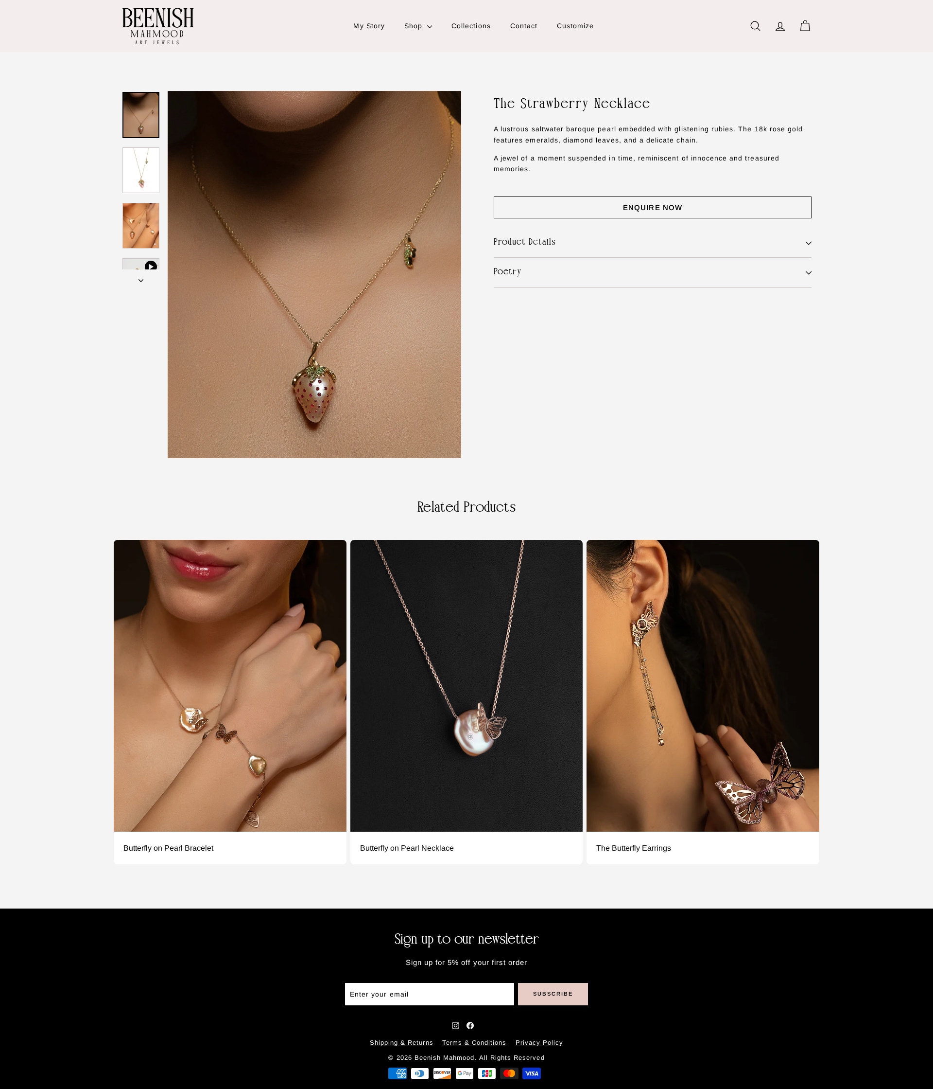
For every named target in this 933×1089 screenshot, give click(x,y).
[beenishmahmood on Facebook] (470, 1025)
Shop (414, 26)
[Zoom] (314, 274)
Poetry (508, 272)
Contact (523, 26)
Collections (471, 26)
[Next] (140, 277)
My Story (368, 26)
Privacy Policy (540, 1042)
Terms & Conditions (474, 1042)
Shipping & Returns (401, 1042)
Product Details (525, 242)
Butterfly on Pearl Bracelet (168, 848)
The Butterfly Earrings (633, 848)
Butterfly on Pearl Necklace (407, 848)
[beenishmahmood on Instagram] (455, 1025)
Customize (575, 26)
